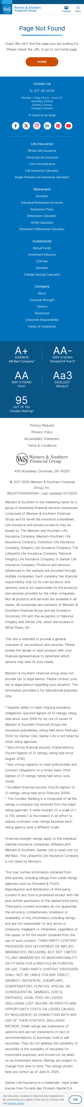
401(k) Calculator (42, 222)
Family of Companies (42, 326)
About (42, 293)
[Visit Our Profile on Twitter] (26, 126)
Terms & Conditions (42, 445)
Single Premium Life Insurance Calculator (42, 177)
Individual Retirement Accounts (42, 202)
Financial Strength (42, 300)
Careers (42, 306)
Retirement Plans (42, 209)
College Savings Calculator (42, 274)
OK (75, 1099)
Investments (42, 241)
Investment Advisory (42, 254)
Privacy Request (42, 425)
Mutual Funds (42, 248)
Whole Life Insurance (42, 150)
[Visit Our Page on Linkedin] (47, 126)
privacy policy (16, 1103)
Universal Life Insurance (42, 157)
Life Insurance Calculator (42, 170)
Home (42, 62)
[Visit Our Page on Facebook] (15, 126)
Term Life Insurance (42, 164)
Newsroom (42, 313)
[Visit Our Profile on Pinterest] (58, 126)
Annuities (42, 196)
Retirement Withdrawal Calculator (42, 229)
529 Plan (42, 261)
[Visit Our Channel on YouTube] (68, 126)
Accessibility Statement (42, 439)
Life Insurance (42, 144)
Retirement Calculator (42, 216)
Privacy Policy (42, 432)
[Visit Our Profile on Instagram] (37, 126)
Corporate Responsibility (42, 319)
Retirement (42, 189)
